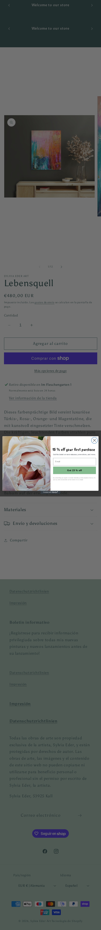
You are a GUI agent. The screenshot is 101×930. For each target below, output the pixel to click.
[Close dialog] (94, 440)
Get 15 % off (74, 470)
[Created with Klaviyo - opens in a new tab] (50, 492)
